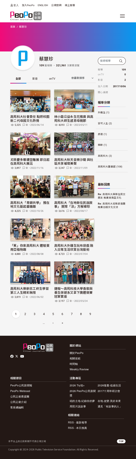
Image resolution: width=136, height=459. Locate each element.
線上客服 (70, 5)
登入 (16, 5)
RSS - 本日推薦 (77, 428)
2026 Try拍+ (77, 385)
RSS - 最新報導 (77, 422)
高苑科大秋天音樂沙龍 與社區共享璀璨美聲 (73, 161)
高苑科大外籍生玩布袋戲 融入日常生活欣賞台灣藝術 (73, 247)
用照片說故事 (78, 406)
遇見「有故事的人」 (110, 406)
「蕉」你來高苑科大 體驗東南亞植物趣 (29, 247)
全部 (18, 78)
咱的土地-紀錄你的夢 (82, 401)
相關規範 (75, 358)
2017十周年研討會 (109, 391)
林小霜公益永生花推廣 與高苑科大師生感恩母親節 (73, 118)
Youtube (22, 356)
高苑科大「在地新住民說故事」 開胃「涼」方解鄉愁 (73, 204)
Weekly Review (79, 369)
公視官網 (56, 5)
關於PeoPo (76, 353)
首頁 (12, 26)
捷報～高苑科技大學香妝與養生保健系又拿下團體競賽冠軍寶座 (73, 292)
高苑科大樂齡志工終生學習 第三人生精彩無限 (29, 290)
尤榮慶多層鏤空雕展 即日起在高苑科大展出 (29, 161)
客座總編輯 (17, 407)
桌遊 (100, 134)
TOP (121, 441)
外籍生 (101, 112)
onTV (52, 78)
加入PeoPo (28, 5)
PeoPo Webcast (20, 391)
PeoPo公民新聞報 (21, 385)
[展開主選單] (122, 16)
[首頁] (26, 16)
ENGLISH (43, 5)
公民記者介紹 (18, 402)
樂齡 (100, 144)
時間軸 (74, 364)
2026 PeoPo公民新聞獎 (83, 393)
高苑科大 (103, 155)
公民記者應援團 (19, 396)
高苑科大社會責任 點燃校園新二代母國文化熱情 (29, 118)
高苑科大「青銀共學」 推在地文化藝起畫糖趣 (29, 204)
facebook (12, 356)
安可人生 (103, 123)
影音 (35, 78)
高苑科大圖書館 (107, 166)
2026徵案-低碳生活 (109, 385)
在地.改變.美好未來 (109, 401)
